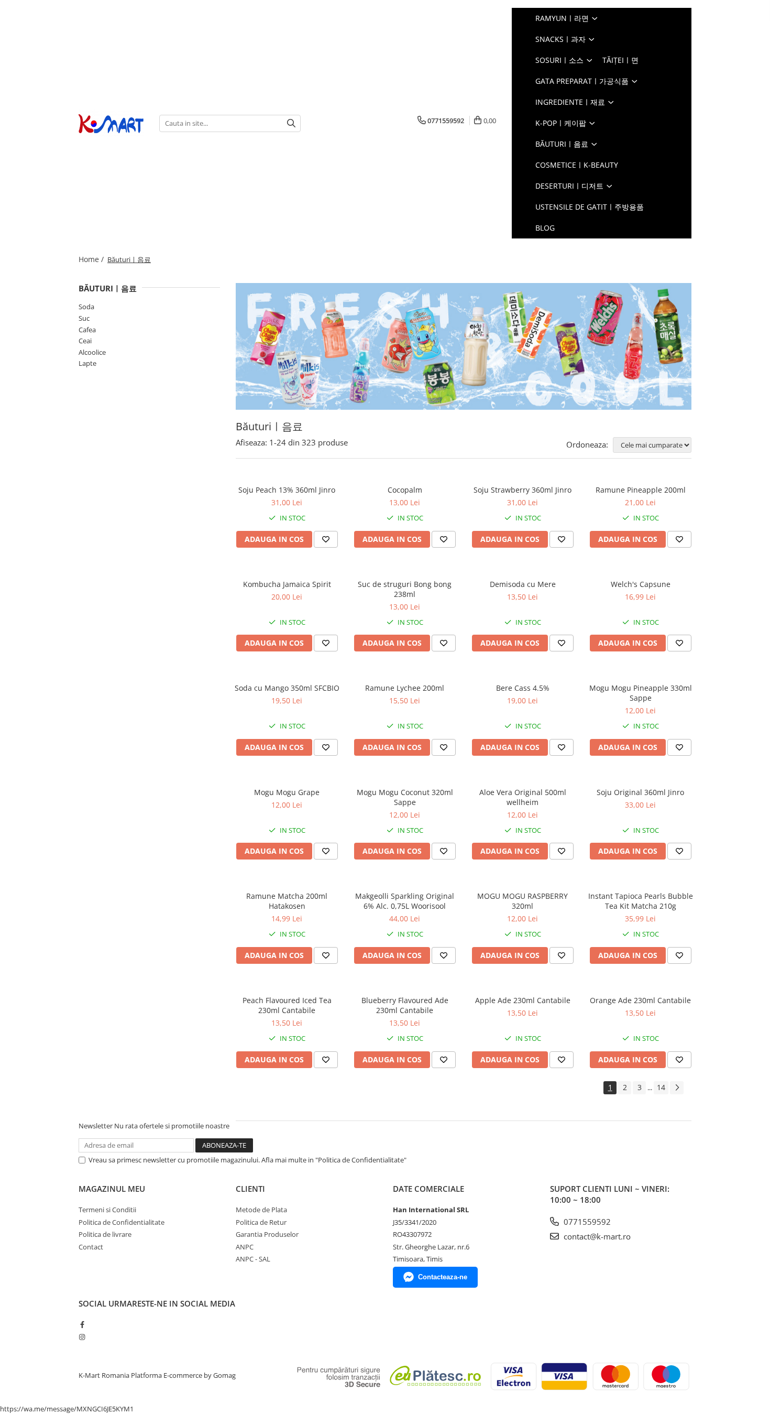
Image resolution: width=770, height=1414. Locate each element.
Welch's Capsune (640, 584)
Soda (86, 306)
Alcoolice (92, 352)
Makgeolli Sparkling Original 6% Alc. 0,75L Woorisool (404, 901)
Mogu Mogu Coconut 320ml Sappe (405, 797)
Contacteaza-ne (442, 1277)
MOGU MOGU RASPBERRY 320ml (522, 901)
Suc (84, 318)
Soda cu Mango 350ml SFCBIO (287, 688)
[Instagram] (82, 1337)
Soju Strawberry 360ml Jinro (522, 490)
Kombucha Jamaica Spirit (287, 584)
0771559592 (586, 1221)
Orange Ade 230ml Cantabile (640, 1000)
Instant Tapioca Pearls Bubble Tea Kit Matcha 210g (640, 901)
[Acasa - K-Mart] (111, 123)
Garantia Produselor (267, 1234)
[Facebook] (82, 1324)
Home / (92, 259)
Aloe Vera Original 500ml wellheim (522, 797)
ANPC (245, 1247)
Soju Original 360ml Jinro (640, 792)
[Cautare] (291, 123)
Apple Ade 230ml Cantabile (522, 1000)
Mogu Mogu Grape (287, 792)
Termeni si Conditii (107, 1209)
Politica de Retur (261, 1222)
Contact (91, 1247)
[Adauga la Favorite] (326, 539)
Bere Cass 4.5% (522, 688)
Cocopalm (405, 490)
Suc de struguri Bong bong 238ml (405, 589)
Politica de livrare (105, 1234)
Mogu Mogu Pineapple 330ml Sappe (640, 693)
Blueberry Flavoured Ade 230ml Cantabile (404, 1005)
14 (661, 1087)
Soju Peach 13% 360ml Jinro (286, 490)
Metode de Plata (261, 1209)
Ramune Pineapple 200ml (641, 490)
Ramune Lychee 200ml (404, 688)
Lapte (87, 363)
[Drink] (463, 346)
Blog (545, 228)
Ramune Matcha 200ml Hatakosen (286, 901)
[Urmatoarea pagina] (677, 1087)
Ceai (85, 340)
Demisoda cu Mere (523, 584)
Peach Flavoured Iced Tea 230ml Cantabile (287, 1005)
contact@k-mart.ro (596, 1236)
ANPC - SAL (253, 1259)
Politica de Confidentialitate (121, 1222)
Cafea (87, 329)
